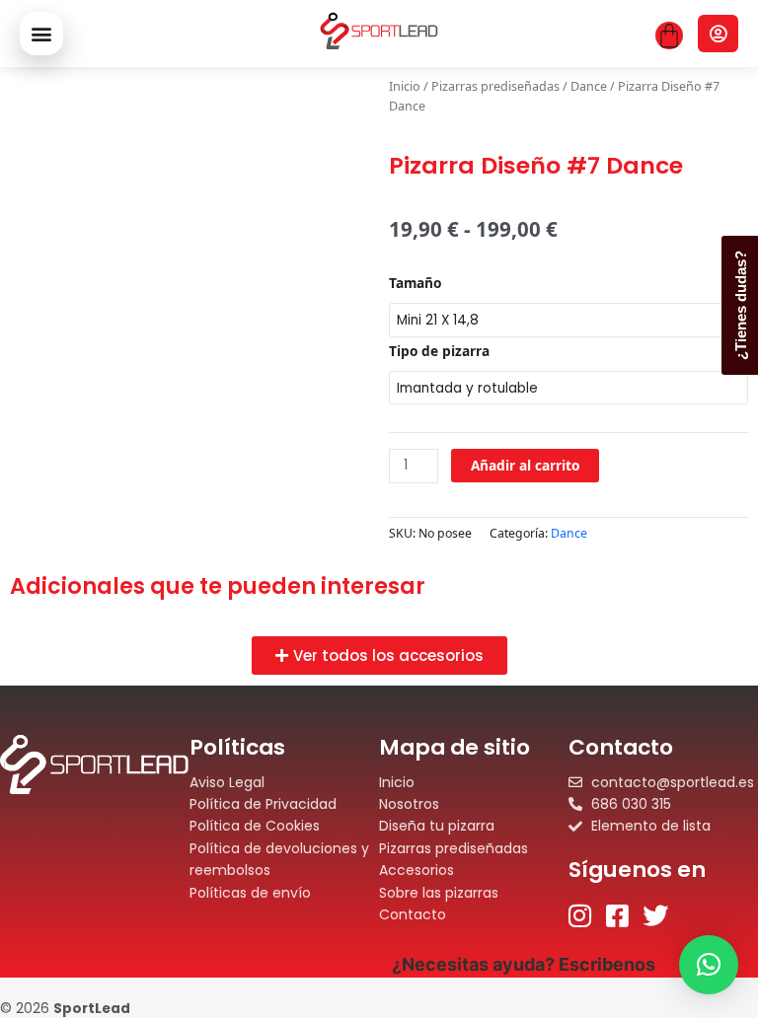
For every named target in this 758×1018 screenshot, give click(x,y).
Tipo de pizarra (439, 350)
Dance (588, 86)
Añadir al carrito (525, 465)
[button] (41, 33)
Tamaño (415, 282)
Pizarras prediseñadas (495, 86)
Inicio (404, 86)
